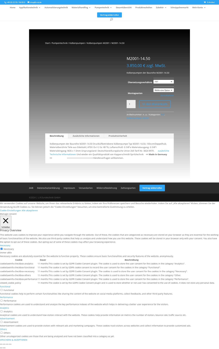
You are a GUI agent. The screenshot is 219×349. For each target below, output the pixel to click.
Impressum (69, 188)
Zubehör (160, 7)
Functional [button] (5, 286)
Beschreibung (57, 135)
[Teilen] (7, 344)
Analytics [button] (4, 307)
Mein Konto (197, 7)
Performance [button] (6, 297)
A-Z (162, 114)
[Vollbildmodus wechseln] (4, 344)
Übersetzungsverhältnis (140, 82)
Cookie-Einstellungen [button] (10, 210)
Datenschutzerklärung (48, 188)
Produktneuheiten (143, 7)
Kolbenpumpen (77, 43)
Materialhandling (80, 7)
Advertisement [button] (7, 318)
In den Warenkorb (154, 104)
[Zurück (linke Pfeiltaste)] (1, 347)
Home (12, 7)
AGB (31, 188)
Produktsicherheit (118, 135)
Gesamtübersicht (124, 7)
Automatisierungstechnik (56, 7)
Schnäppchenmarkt (179, 7)
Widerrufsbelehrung (107, 188)
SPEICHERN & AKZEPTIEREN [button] (13, 339)
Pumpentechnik (102, 7)
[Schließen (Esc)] (10, 344)
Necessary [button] (5, 245)
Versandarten (86, 188)
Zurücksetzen (167, 95)
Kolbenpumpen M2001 (98, 43)
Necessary (9, 249)
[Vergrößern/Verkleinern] (1, 344)
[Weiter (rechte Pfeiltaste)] (4, 347)
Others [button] (3, 329)
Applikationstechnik (28, 7)
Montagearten (135, 93)
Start (47, 43)
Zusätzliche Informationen (86, 135)
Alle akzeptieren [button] (30, 210)
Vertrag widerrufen (109, 15)
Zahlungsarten (128, 188)
